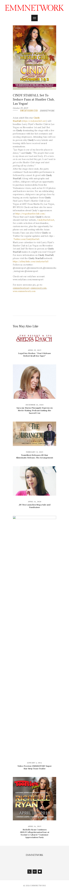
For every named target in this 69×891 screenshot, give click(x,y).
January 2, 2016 (34, 763)
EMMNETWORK (47, 110)
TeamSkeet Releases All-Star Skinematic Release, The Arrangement (34, 456)
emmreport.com (38, 288)
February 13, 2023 (34, 452)
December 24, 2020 (34, 405)
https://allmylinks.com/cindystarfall (30, 261)
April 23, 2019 (34, 350)
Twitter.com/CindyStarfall (26, 239)
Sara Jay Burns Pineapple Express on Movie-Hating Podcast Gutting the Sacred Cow (35, 410)
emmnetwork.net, (21, 288)
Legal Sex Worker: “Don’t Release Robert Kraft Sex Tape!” (34, 354)
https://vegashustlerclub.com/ (30, 213)
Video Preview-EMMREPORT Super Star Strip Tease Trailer (34, 767)
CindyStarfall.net (45, 219)
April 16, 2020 (34, 502)
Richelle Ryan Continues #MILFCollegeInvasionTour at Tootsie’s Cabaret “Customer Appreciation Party (34, 833)
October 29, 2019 (20, 108)
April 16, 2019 (34, 826)
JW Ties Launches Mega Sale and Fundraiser (34, 506)
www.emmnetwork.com (24, 291)
